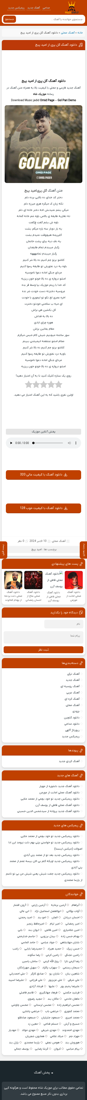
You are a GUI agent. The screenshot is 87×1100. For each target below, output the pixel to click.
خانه (80, 33)
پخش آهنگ (42, 1073)
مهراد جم (74, 1036)
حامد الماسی (28, 942)
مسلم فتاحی (51, 1024)
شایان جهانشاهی (70, 942)
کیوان (57, 1049)
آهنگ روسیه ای (70, 686)
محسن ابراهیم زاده (68, 1005)
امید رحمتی (25, 917)
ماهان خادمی (72, 999)
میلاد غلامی (56, 1036)
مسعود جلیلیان (50, 1018)
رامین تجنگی (72, 955)
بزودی (76, 711)
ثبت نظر (43, 650)
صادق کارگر (37, 974)
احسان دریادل (71, 917)
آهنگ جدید (33, 8)
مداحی (46, 8)
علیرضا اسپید (16, 980)
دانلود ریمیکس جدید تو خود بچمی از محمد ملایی (50, 799)
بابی (20, 930)
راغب (16, 949)
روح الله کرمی (51, 961)
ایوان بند (33, 930)
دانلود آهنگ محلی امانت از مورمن (59, 793)
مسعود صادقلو (27, 1018)
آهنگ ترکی (73, 674)
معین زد (33, 1024)
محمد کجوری (72, 1011)
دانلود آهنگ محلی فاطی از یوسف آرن (57, 805)
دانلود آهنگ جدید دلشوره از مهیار (59, 786)
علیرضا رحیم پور (70, 986)
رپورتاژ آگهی (72, 730)
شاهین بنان (72, 974)
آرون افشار (19, 905)
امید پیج (28, 81)
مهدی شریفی (48, 1030)
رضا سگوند (33, 955)
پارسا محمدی (32, 1043)
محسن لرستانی (42, 1005)
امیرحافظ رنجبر (35, 924)
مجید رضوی (35, 999)
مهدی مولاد (28, 1030)
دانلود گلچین (72, 718)
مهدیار (12, 1030)
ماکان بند (53, 999)
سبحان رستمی (71, 968)
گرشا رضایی (41, 1049)
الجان (55, 917)
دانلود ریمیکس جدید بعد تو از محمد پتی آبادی (52, 855)
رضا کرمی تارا (72, 961)
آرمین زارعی (38, 905)
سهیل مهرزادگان (27, 968)
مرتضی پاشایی (30, 1011)
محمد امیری (72, 1018)
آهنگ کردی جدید (69, 761)
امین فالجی (51, 930)
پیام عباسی (73, 1049)
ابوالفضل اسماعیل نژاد (48, 911)
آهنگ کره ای (72, 699)
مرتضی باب (51, 1011)
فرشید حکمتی (71, 993)
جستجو (9, 19)
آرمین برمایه (58, 905)
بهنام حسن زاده (70, 936)
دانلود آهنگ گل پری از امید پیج (56, 45)
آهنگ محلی (68, 33)
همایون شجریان (34, 1036)
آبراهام (76, 905)
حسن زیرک (73, 949)
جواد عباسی (47, 942)
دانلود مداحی (72, 724)
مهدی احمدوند (71, 1030)
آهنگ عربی (73, 693)
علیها (52, 986)
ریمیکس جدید (16, 8)
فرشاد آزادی (36, 986)
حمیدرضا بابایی (33, 949)
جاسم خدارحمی (26, 936)
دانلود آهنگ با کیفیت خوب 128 (41, 508)
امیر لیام (55, 924)
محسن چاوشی (19, 1005)
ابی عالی (24, 911)
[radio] (58, 386)
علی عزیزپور (55, 980)
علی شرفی (74, 980)
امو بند (42, 917)
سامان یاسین (30, 961)
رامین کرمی (52, 955)
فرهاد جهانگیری (48, 993)
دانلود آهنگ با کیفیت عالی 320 (41, 475)
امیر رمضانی (72, 924)
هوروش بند (72, 1043)
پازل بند (14, 1043)
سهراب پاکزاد (49, 968)
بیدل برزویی (47, 936)
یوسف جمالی (21, 1049)
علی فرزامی (36, 980)
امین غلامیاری (71, 930)
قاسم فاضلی (26, 993)
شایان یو (54, 974)
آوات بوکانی (73, 911)
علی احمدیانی (17, 974)
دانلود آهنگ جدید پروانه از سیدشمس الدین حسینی (48, 811)
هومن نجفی (52, 1043)
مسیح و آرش (72, 1024)
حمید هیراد (54, 949)
